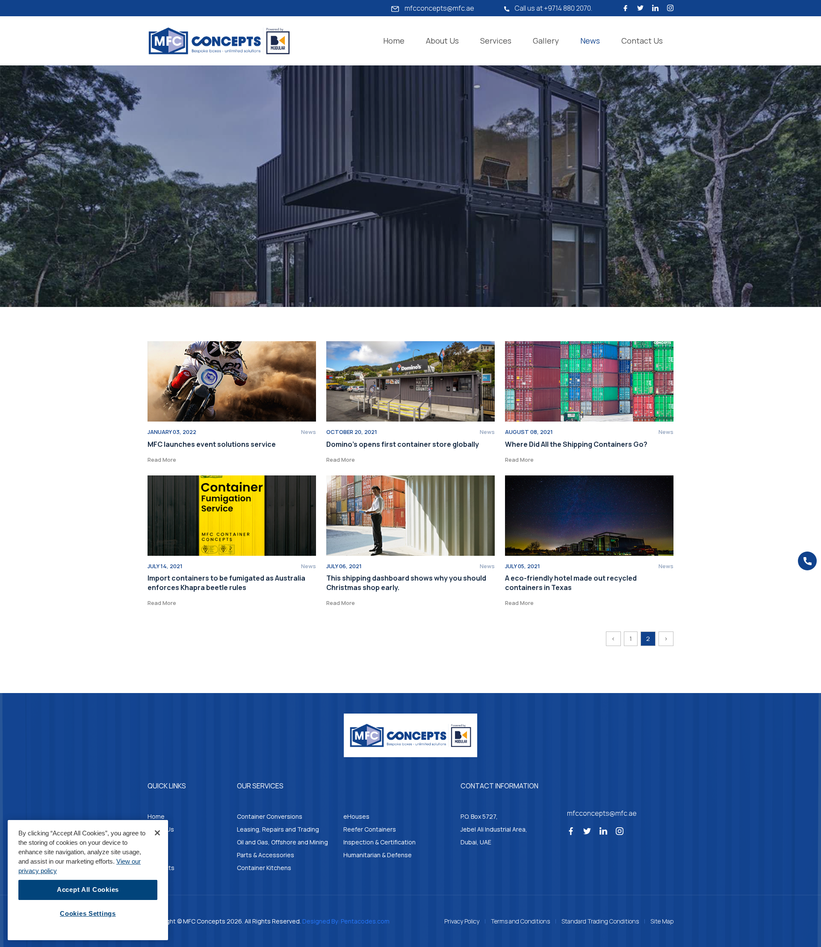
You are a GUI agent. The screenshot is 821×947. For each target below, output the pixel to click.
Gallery (546, 40)
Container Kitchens (264, 868)
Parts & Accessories (265, 855)
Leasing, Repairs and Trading (278, 829)
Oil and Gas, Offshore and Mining (282, 842)
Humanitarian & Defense (377, 855)
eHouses (356, 816)
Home (394, 40)
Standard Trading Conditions (600, 921)
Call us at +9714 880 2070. (553, 8)
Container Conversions (269, 816)
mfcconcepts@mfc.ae (438, 8)
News (590, 40)
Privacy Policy (461, 921)
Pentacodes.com (365, 921)
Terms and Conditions (520, 921)
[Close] (157, 832)
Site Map (661, 921)
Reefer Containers (369, 829)
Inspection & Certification (379, 842)
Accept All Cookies (88, 889)
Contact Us (642, 40)
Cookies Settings (88, 913)
